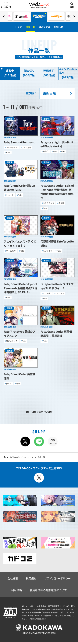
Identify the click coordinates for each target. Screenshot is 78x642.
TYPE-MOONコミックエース (22, 457)
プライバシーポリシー (57, 578)
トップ (18, 27)
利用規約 (31, 578)
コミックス (44, 27)
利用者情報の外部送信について (48, 590)
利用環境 (16, 590)
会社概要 (12, 578)
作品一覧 (30, 27)
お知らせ (58, 27)
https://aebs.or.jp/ (38, 618)
